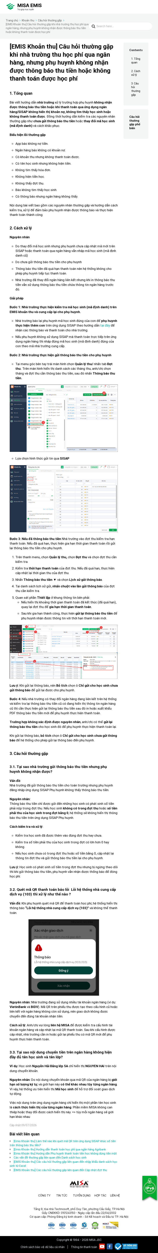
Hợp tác (100, 1195)
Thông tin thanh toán (84, 1247)
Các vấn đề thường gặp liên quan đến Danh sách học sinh (50, 1157)
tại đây (105, 325)
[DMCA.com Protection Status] (95, 1228)
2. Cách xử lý (135, 73)
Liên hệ (115, 1195)
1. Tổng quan (135, 60)
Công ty (44, 1195)
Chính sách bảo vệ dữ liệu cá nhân (43, 1247)
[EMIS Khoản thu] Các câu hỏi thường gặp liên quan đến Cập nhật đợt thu (60, 1170)
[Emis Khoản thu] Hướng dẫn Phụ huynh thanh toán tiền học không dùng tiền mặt (65, 1153)
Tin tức (61, 1195)
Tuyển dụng (82, 1195)
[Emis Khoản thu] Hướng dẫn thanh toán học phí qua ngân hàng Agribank (60, 1149)
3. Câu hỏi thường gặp (135, 89)
